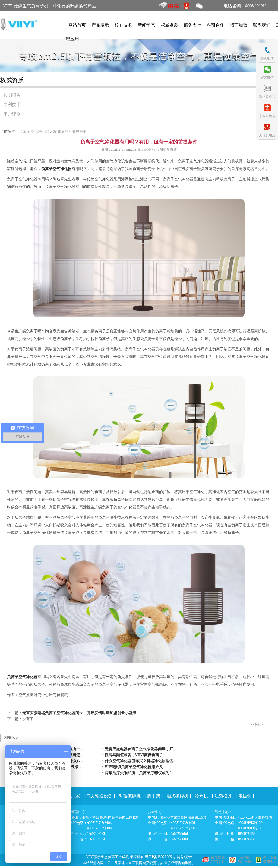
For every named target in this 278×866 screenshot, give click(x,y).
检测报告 (12, 95)
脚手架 (153, 796)
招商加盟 (238, 25)
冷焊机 (201, 796)
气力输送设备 (99, 796)
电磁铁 (244, 796)
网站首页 (77, 25)
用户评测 (12, 114)
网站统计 (184, 857)
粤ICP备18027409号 (160, 857)
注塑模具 (223, 796)
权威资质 (169, 25)
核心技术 (123, 25)
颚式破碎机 (177, 796)
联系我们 (261, 25)
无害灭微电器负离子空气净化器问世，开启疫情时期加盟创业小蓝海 (79, 713)
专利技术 (12, 104)
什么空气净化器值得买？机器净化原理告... (140, 761)
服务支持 (192, 25)
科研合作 (215, 25)
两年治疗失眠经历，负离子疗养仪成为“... (139, 773)
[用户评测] (139, 55)
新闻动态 (146, 25)
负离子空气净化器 (34, 131)
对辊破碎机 (130, 796)
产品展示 (100, 25)
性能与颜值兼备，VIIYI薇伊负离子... (135, 755)
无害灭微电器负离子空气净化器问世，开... (140, 749)
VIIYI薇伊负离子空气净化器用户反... (135, 767)
